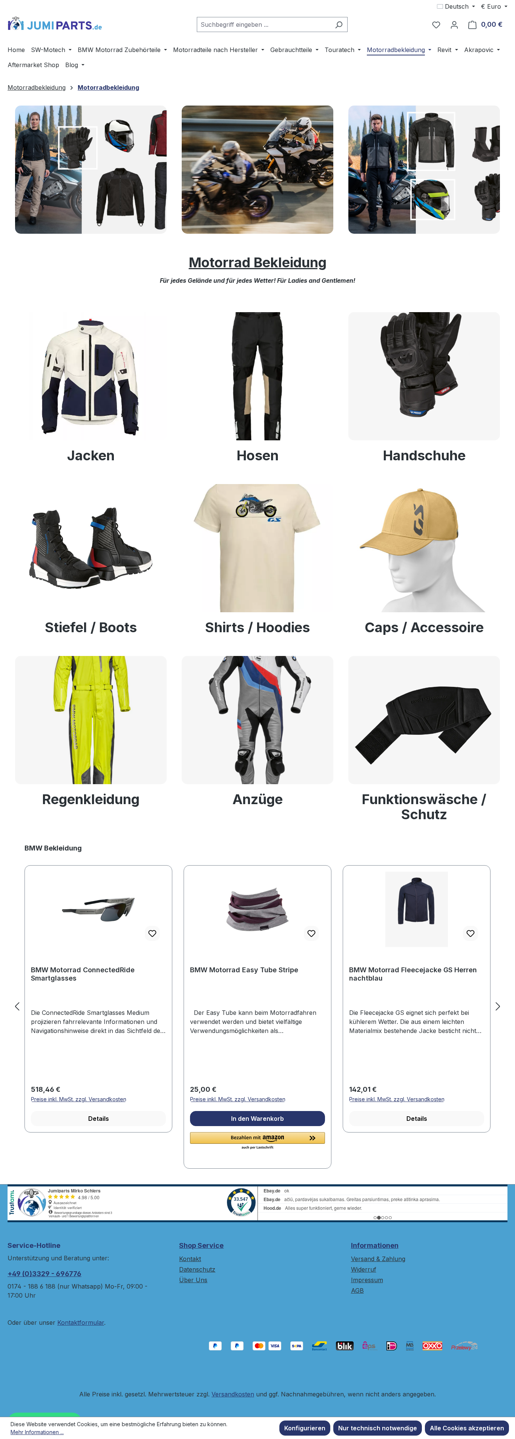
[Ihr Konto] (454, 24)
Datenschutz (197, 1269)
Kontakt (190, 1259)
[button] (257, 1141)
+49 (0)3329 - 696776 (44, 1274)
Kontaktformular (80, 1322)
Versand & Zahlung (378, 1259)
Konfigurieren (304, 1428)
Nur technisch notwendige (377, 1428)
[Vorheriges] (17, 1006)
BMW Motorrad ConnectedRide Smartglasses (83, 974)
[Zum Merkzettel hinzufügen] (152, 933)
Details (98, 1118)
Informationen (375, 1245)
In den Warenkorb (257, 1118)
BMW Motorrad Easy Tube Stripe (244, 970)
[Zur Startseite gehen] (55, 23)
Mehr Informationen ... (37, 1432)
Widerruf (363, 1269)
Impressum (367, 1280)
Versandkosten (233, 1394)
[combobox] (263, 24)
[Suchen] (339, 24)
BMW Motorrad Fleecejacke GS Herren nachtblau (413, 974)
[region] (257, 1006)
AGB (357, 1290)
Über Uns (193, 1280)
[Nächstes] (498, 1006)
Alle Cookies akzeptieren (467, 1428)
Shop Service (201, 1245)
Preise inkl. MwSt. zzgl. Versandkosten (78, 1099)
